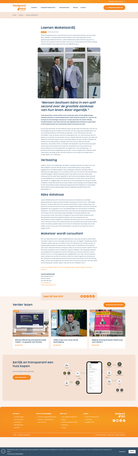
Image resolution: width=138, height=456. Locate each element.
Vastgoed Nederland (48, 7)
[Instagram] (124, 420)
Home (14, 15)
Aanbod (34, 7)
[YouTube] (117, 420)
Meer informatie (20, 377)
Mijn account (42, 422)
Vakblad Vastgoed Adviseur (69, 422)
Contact (83, 7)
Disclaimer (110, 435)
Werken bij (64, 425)
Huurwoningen (18, 419)
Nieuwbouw (17, 422)
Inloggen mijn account (116, 1)
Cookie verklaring (120, 435)
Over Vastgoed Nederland (69, 417)
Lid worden (88, 419)
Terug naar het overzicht (114, 305)
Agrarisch (17, 427)
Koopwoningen (19, 417)
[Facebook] (114, 420)
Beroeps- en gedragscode (45, 419)
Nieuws (75, 7)
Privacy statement (100, 435)
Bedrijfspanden (18, 425)
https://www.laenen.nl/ (48, 285)
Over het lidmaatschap (92, 417)
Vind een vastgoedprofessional (47, 417)
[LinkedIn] (120, 420)
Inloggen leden (89, 422)
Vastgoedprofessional (115, 7)
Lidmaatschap (64, 7)
